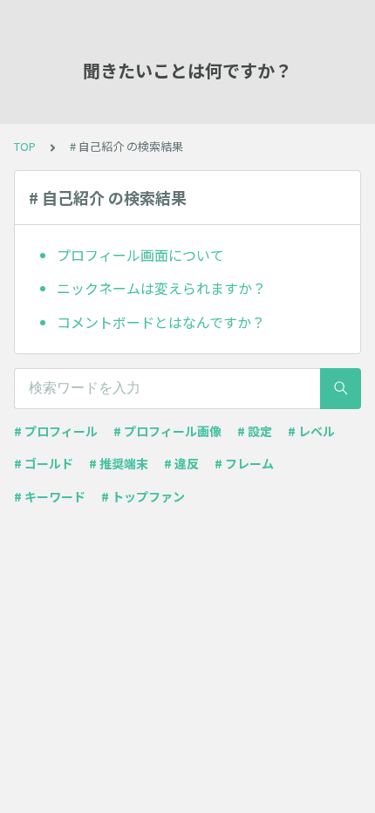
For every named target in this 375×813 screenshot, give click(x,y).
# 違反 (181, 463)
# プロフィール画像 (167, 431)
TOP (25, 146)
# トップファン (143, 496)
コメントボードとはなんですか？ (161, 321)
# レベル (311, 431)
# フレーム (244, 463)
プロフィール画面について (140, 254)
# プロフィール (56, 431)
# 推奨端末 (118, 463)
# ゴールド (43, 463)
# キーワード (49, 496)
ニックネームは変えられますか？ (161, 287)
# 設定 (254, 431)
